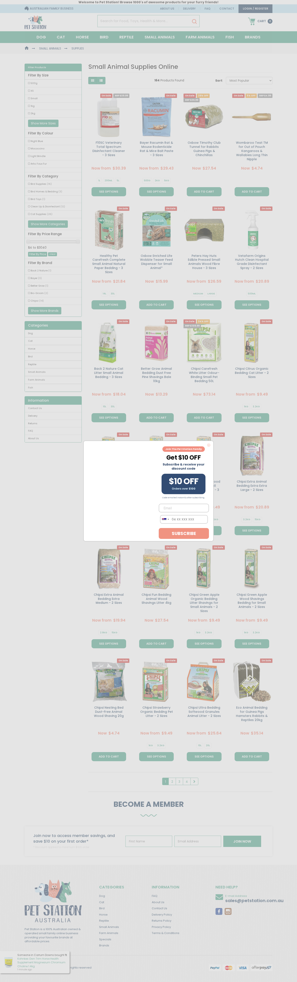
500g (147, 180)
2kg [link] (33, 113)
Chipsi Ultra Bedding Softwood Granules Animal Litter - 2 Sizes (204, 711)
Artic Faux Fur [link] (39, 163)
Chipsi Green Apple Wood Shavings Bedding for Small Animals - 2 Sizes (252, 601)
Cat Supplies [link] (41, 214)
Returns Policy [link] (161, 921)
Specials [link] (105, 939)
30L (113, 293)
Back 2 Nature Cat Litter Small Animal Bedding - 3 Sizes (108, 372)
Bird (104, 37)
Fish (229, 37)
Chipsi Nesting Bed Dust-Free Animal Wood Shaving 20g (109, 711)
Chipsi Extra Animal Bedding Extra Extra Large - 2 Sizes (252, 485)
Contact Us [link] (35, 408)
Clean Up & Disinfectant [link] (48, 206)
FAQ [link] (30, 430)
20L (208, 745)
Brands (252, 37)
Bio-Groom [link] (39, 293)
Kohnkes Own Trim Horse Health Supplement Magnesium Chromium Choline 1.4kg (41, 962)
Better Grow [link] (39, 285)
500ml (252, 293)
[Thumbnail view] (92, 80)
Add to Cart (204, 192)
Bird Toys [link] (38, 199)
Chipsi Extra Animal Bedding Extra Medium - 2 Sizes (109, 599)
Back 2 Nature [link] (41, 270)
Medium (198, 293)
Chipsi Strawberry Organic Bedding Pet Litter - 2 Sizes (156, 711)
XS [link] (32, 90)
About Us (167, 8)
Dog (41, 37)
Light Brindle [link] (38, 156)
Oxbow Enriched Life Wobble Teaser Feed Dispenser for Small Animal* (156, 262)
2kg (157, 180)
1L (99, 180)
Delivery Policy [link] (162, 915)
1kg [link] (33, 106)
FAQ (207, 8)
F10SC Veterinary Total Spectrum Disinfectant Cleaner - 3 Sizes (108, 148)
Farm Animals (200, 37)
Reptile (126, 37)
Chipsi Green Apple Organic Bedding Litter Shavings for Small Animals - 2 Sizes (204, 603)
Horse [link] (31, 348)
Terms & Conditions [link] (165, 933)
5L (118, 180)
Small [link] (34, 98)
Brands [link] (104, 945)
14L (104, 293)
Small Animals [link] (37, 372)
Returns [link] (32, 423)
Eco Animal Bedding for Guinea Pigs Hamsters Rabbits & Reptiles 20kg (252, 713)
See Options (108, 192)
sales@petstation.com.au (254, 901)
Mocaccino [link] (37, 148)
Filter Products (37, 67)
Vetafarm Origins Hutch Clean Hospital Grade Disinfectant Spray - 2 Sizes (252, 262)
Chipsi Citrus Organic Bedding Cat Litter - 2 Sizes (252, 372)
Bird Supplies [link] (41, 184)
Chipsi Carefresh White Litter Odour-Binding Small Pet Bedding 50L (204, 374)
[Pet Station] (35, 21)
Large (211, 293)
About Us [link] (33, 438)
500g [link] (34, 83)
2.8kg (103, 632)
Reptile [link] (32, 364)
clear (52, 254)
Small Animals (160, 37)
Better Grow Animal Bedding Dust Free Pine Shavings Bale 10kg (156, 374)
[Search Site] (194, 21)
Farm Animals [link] (36, 379)
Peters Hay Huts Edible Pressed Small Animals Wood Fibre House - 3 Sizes (204, 262)
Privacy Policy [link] (161, 927)
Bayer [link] (36, 278)
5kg (166, 180)
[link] (218, 911)
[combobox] (165, 519)
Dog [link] (30, 333)
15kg (257, 519)
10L (104, 406)
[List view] (101, 80)
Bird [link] (30, 356)
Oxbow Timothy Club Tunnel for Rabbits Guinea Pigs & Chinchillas (204, 148)
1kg (246, 406)
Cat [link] (30, 341)
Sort (218, 80)
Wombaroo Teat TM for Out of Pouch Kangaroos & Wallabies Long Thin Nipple (252, 150)
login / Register (255, 9)
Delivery (189, 8)
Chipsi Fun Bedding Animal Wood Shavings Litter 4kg (156, 599)
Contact (226, 8)
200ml (108, 180)
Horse (82, 37)
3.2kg (256, 406)
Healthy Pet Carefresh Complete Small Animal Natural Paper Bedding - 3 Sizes (108, 264)
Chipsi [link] (37, 300)
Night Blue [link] (37, 141)
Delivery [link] (32, 416)
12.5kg (214, 519)
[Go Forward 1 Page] (194, 781)
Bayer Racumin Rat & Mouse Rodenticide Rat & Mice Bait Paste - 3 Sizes (156, 148)
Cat (61, 37)
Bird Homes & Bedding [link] (46, 191)
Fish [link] (30, 387)
